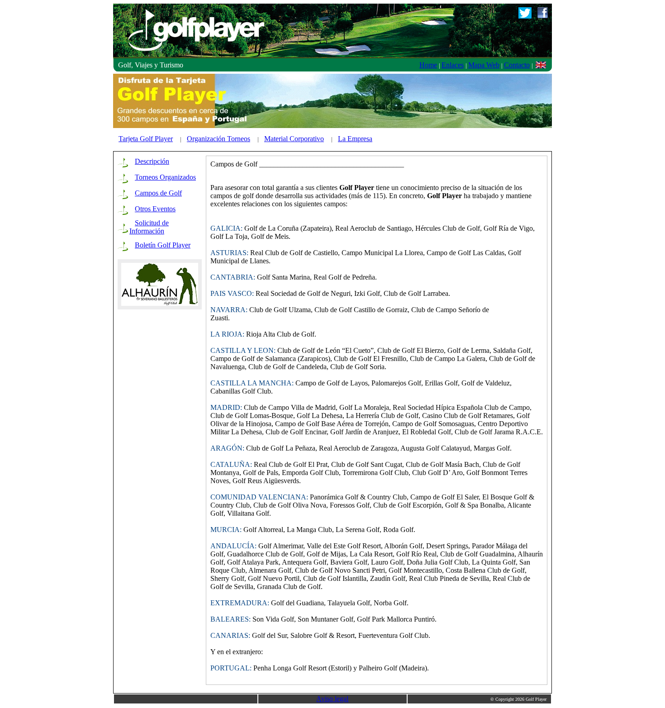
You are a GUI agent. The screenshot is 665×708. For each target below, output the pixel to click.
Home (428, 65)
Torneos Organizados (165, 177)
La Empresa (355, 139)
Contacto (517, 65)
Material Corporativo (294, 139)
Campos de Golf (158, 193)
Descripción (152, 161)
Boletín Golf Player (162, 245)
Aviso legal (332, 699)
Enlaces (453, 65)
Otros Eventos (155, 209)
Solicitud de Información (149, 227)
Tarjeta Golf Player (146, 139)
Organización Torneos (218, 139)
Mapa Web (483, 65)
